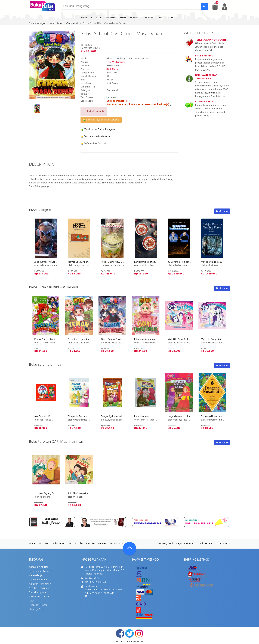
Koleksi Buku (223, 544)
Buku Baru (44, 544)
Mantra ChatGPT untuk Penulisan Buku (87, 262)
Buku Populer (76, 544)
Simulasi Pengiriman (39, 588)
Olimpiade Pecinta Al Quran (82, 416)
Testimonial (209, 93)
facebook (120, 633)
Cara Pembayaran (38, 580)
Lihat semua (222, 211)
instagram (138, 633)
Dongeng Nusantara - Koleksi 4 (217, 416)
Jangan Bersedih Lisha (179, 416)
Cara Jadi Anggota (38, 567)
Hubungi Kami (36, 609)
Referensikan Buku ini (94, 143)
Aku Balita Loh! (42, 416)
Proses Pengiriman (39, 597)
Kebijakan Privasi (38, 605)
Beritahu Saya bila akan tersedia (102, 120)
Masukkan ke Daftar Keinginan (99, 129)
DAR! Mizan (112, 69)
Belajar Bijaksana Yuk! (112, 416)
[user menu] (224, 6)
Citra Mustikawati (115, 62)
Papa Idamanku (142, 416)
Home (32, 544)
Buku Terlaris (59, 544)
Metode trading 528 (211, 262)
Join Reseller (206, 544)
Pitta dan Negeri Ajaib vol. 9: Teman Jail (88, 339)
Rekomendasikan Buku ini (96, 136)
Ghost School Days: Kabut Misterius (119, 339)
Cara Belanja (35, 575)
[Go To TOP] (129, 548)
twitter (129, 633)
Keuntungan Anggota (40, 571)
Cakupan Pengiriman (40, 584)
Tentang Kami (165, 544)
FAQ (31, 601)
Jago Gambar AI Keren (46, 262)
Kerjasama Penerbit (186, 544)
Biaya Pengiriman (38, 592)
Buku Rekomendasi (96, 544)
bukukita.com (136, 641)
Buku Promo (116, 544)
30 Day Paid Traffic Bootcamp (183, 262)
